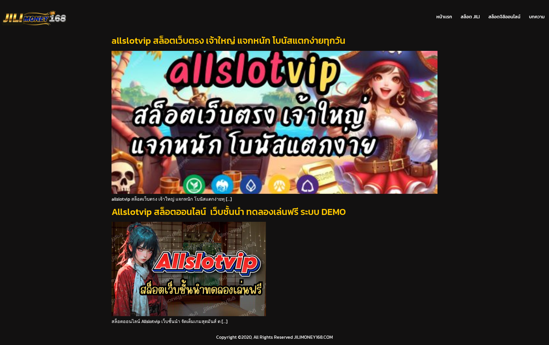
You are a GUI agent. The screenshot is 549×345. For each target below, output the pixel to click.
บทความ (537, 16)
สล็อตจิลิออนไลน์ (504, 16)
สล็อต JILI (470, 16)
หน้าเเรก (444, 16)
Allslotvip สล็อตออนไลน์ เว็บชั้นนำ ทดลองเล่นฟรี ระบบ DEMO (229, 212)
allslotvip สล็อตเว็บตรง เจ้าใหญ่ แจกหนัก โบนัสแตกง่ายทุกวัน (228, 40)
